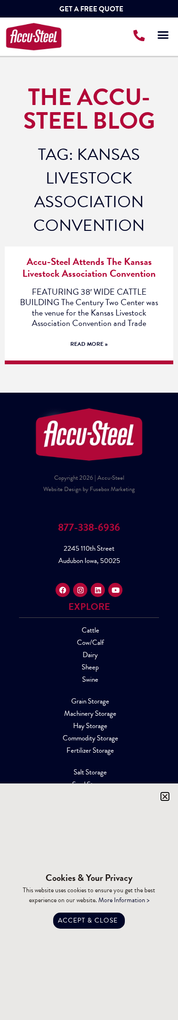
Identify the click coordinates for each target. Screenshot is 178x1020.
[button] (163, 35)
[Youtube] (115, 590)
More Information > (124, 900)
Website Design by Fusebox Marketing (89, 489)
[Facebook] (63, 590)
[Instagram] (80, 590)
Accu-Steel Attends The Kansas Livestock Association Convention (89, 267)
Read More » (89, 344)
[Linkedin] (98, 590)
